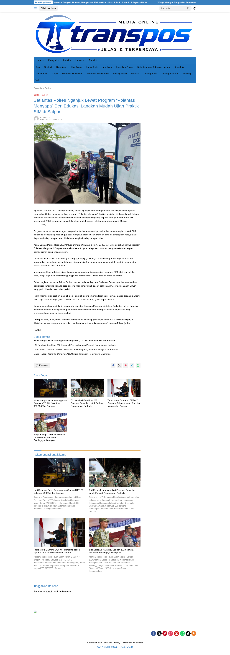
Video (38, 80)
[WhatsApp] (182, 633)
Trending (186, 73)
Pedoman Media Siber (98, 73)
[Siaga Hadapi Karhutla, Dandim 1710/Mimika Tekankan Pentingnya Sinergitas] (50, 422)
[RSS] (193, 633)
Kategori (52, 60)
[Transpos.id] (115, 34)
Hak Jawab (76, 67)
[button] (188, 8)
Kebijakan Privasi (124, 67)
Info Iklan (107, 67)
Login (55, 73)
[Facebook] (153, 633)
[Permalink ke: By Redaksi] (36, 118)
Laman (78, 60)
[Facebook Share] (113, 365)
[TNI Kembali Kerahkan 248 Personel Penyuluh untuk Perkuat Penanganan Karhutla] (87, 388)
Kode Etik (179, 67)
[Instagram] (170, 633)
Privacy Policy (120, 73)
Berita (36, 95)
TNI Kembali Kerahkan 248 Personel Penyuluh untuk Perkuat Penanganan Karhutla (75, 345)
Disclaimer (61, 67)
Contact (48, 67)
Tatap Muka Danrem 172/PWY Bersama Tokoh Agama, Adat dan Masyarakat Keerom (76, 349)
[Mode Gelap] (194, 8)
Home (38, 60)
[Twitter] (159, 633)
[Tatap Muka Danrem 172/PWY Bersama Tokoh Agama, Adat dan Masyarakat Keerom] (124, 388)
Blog (38, 67)
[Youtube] (176, 633)
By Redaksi (45, 117)
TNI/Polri (44, 95)
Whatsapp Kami (48, 8)
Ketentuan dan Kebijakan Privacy (153, 67)
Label (66, 60)
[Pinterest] (164, 633)
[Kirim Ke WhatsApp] (138, 365)
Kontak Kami (42, 73)
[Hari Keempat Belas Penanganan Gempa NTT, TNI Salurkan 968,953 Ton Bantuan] (50, 388)
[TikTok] (188, 633)
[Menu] (36, 8)
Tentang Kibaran (169, 73)
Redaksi (93, 60)
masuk (49, 591)
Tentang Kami (150, 73)
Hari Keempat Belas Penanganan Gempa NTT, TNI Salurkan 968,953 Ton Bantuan (74, 340)
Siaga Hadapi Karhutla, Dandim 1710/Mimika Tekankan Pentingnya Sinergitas (72, 354)
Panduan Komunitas (72, 73)
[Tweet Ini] (119, 365)
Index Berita (92, 67)
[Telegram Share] (132, 365)
